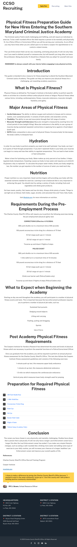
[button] (38, 395)
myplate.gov (7, 469)
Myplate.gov (28, 197)
